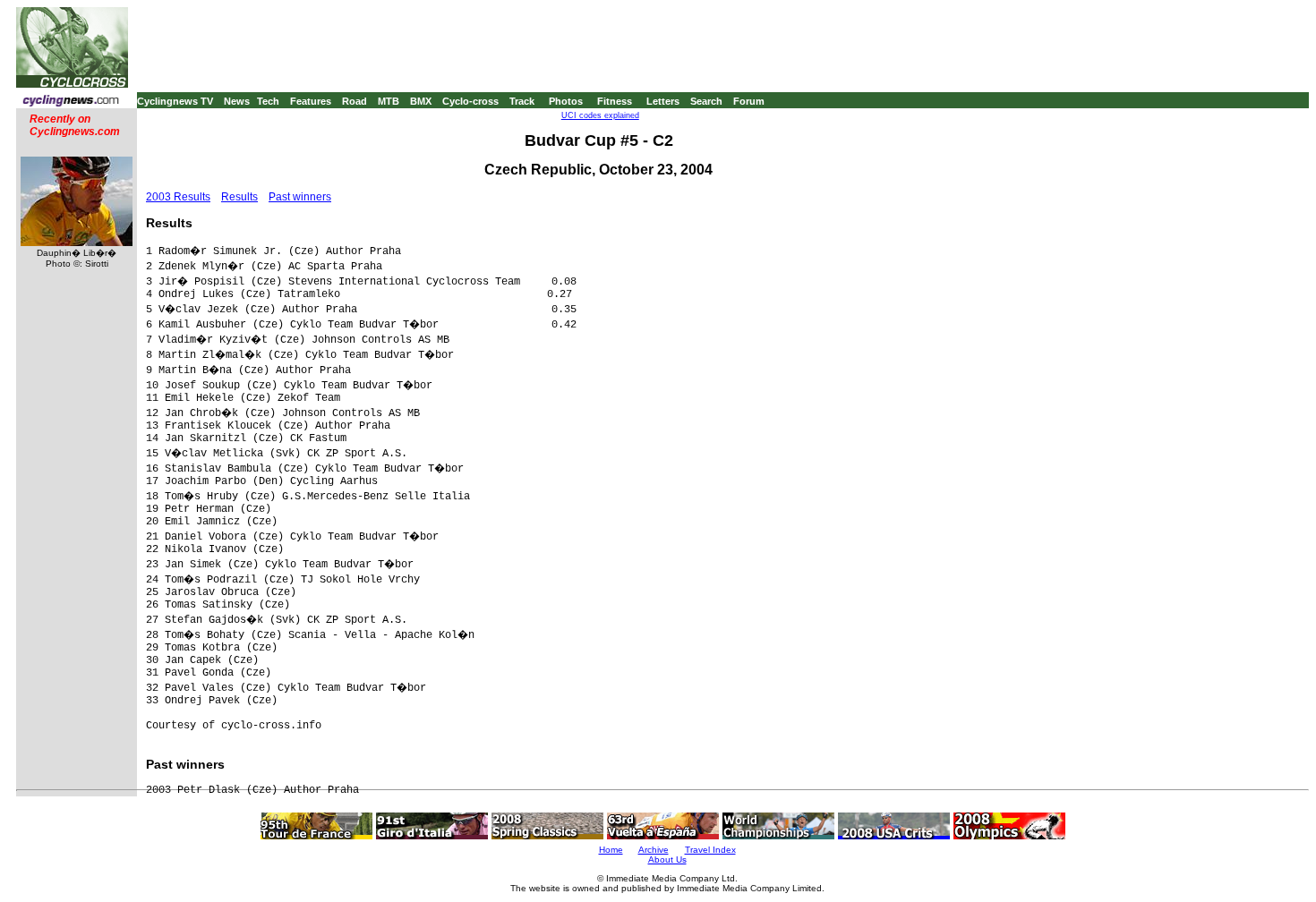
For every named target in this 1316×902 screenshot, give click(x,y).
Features (310, 101)
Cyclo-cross (470, 101)
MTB (388, 101)
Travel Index (710, 850)
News (237, 101)
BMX (421, 101)
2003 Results (178, 197)
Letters (662, 101)
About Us (667, 859)
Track (521, 101)
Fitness (614, 101)
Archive (653, 850)
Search (706, 101)
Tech (268, 101)
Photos (566, 101)
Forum (749, 101)
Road (354, 101)
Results (239, 197)
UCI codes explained (600, 115)
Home (611, 850)
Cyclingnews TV (175, 101)
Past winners (300, 197)
